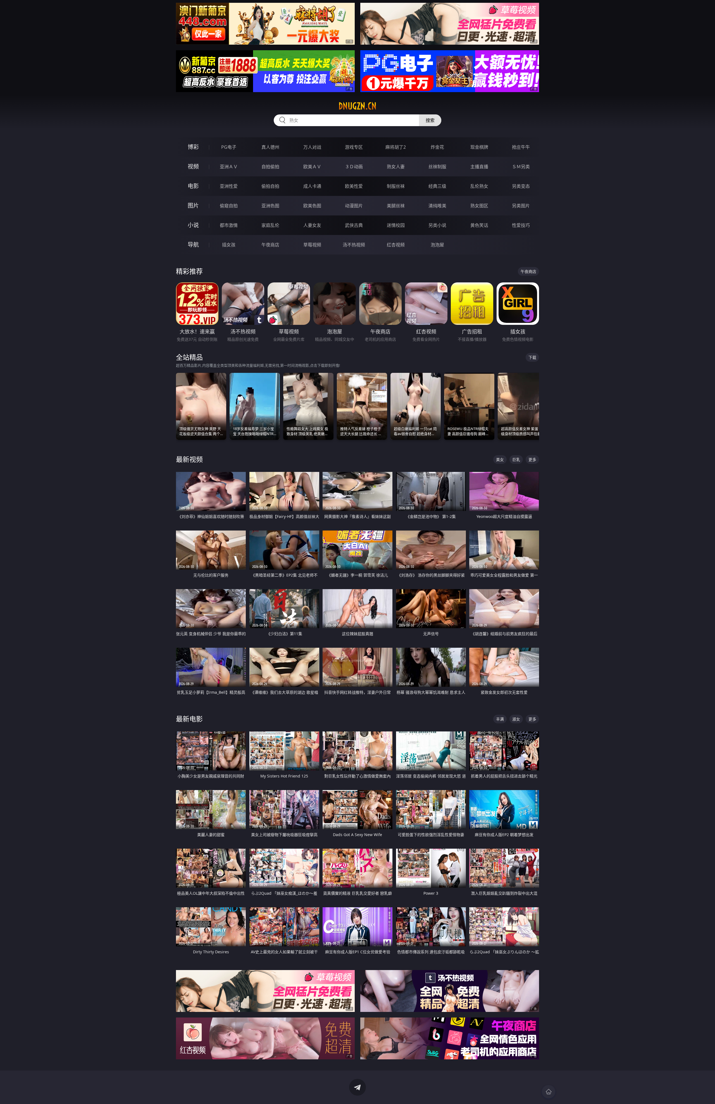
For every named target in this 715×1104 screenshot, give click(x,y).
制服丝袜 (396, 186)
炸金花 (437, 147)
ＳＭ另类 (521, 167)
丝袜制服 (437, 167)
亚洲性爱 (229, 186)
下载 (532, 357)
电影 (193, 186)
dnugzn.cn (357, 106)
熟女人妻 (396, 167)
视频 (193, 166)
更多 (532, 459)
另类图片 (521, 206)
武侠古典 (354, 225)
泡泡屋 (437, 245)
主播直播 (479, 167)
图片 (193, 205)
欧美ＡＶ (312, 167)
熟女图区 (479, 206)
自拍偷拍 (270, 167)
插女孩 (228, 245)
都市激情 (229, 225)
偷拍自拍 (270, 186)
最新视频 (189, 459)
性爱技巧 (521, 225)
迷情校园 (396, 225)
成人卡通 (312, 186)
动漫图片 (354, 206)
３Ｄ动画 (354, 167)
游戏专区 (354, 147)
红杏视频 (396, 245)
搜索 (430, 120)
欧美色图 (312, 206)
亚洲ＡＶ (229, 167)
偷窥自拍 (229, 206)
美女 (500, 459)
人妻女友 (312, 225)
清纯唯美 (437, 206)
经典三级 (437, 186)
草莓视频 (312, 245)
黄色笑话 (479, 225)
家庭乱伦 (270, 225)
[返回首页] (548, 1091)
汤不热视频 (354, 245)
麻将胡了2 (395, 147)
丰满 (500, 719)
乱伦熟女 (479, 186)
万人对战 (312, 147)
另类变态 (521, 186)
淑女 (516, 719)
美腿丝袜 (396, 206)
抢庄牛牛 (521, 147)
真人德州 (270, 147)
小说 (193, 225)
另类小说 (437, 225)
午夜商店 (270, 245)
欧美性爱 (354, 186)
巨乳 (516, 459)
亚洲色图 (270, 206)
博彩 (193, 147)
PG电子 (228, 147)
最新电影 (189, 718)
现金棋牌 (479, 147)
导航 (193, 244)
